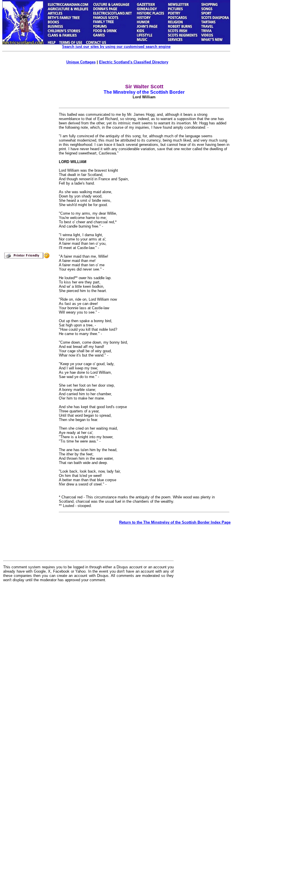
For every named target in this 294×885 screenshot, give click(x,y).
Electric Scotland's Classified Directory (133, 62)
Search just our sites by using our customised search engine (116, 46)
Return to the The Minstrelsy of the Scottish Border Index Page (175, 522)
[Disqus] (88, 657)
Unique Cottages (81, 62)
